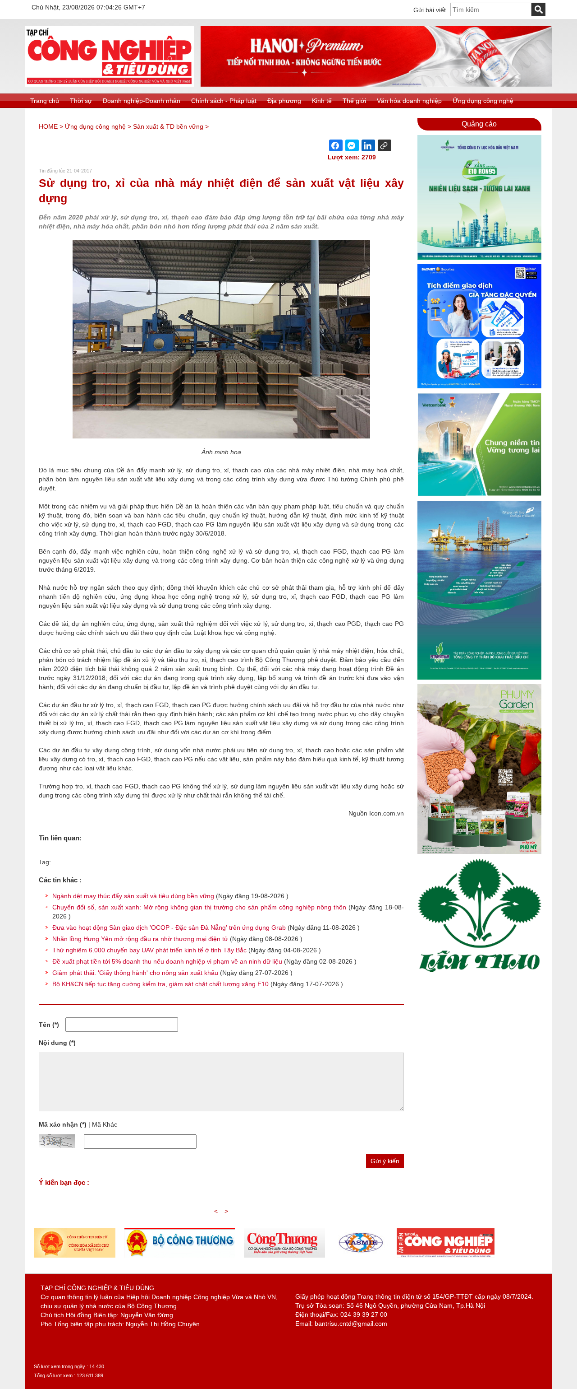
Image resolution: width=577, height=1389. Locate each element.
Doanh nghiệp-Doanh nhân (141, 100)
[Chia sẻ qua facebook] (336, 145)
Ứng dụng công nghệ (483, 100)
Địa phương (284, 100)
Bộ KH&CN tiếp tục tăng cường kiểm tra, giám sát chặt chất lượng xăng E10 (160, 984)
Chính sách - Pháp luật (223, 100)
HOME (48, 126)
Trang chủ (44, 100)
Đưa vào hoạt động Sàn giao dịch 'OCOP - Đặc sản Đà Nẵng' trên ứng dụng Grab (169, 927)
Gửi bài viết (429, 10)
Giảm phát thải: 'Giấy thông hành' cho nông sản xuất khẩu (135, 972)
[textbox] (490, 9)
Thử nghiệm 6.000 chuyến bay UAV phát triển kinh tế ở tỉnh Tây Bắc (149, 950)
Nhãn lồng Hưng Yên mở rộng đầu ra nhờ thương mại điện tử (140, 938)
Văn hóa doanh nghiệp (409, 100)
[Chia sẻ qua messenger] (352, 145)
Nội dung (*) (57, 1042)
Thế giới (354, 100)
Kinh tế (322, 100)
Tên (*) (49, 1024)
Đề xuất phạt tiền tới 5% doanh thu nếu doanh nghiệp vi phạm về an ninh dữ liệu (167, 961)
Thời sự (81, 100)
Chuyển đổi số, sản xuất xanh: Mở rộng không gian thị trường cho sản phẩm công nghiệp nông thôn (199, 907)
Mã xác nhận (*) (63, 1124)
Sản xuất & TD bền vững (168, 126)
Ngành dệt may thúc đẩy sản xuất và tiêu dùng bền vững (133, 896)
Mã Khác (104, 1124)
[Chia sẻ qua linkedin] (368, 145)
